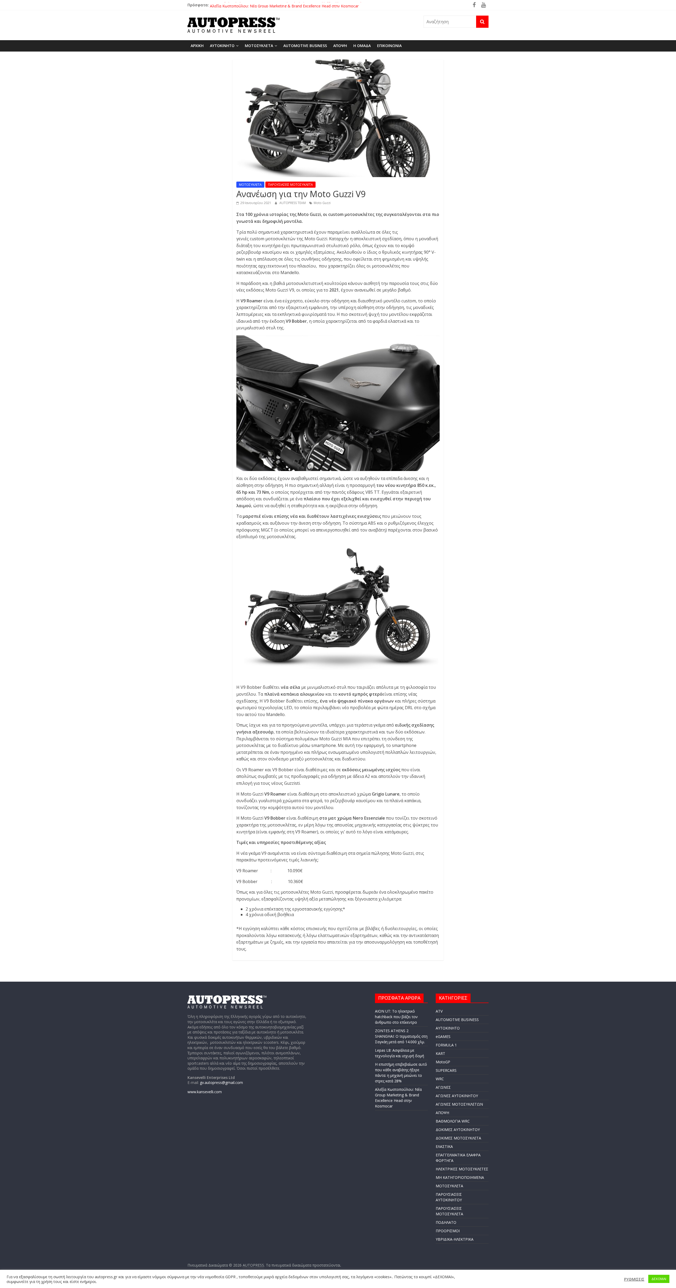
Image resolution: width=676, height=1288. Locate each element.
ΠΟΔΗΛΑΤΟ (446, 1222)
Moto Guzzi (322, 203)
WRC (440, 1078)
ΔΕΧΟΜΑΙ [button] (658, 1278)
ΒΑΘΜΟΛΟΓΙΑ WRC (453, 1121)
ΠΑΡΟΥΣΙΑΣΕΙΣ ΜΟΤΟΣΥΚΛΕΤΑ (290, 184)
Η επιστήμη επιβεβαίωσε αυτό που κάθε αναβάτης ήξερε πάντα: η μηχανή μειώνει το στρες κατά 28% (296, 4)
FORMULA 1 (446, 1044)
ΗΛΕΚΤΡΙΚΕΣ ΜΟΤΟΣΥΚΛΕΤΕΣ (462, 1168)
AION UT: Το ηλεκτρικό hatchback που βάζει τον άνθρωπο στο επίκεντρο (396, 1017)
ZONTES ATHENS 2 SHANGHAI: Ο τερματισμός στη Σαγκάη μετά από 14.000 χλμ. (401, 1036)
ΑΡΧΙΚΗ (197, 45)
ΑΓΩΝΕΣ (443, 1087)
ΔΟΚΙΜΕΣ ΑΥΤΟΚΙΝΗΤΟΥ (458, 1129)
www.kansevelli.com (204, 1091)
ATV (439, 1011)
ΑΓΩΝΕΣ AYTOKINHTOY (457, 1095)
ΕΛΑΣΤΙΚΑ (444, 1146)
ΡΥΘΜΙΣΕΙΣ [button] (634, 1279)
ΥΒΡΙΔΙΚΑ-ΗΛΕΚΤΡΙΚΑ (454, 1239)
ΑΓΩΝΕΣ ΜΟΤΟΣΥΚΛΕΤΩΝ (459, 1104)
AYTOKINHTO (222, 45)
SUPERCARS (446, 1070)
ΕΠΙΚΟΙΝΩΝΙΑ (389, 45)
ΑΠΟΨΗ (340, 45)
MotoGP (443, 1061)
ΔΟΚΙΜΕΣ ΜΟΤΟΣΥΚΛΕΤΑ (458, 1138)
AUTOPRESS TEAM (293, 203)
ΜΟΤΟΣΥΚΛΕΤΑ (259, 45)
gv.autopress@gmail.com (221, 1082)
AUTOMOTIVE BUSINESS (305, 45)
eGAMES (443, 1036)
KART (440, 1053)
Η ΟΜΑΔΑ (362, 45)
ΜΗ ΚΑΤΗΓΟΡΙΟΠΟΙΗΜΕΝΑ (460, 1177)
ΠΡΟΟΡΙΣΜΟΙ (448, 1230)
